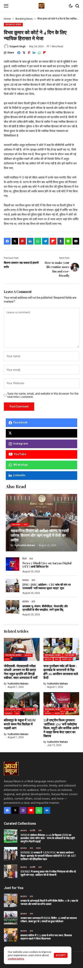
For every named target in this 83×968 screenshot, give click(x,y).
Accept (61, 955)
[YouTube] (31, 810)
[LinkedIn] (46, 810)
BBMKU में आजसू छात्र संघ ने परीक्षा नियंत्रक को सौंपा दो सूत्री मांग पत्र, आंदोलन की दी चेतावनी (48, 873)
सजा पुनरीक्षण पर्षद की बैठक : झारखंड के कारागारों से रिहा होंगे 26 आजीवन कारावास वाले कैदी (60, 672)
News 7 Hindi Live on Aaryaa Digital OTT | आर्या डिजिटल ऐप (46, 564)
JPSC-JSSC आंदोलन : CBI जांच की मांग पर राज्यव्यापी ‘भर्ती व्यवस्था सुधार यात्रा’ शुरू (46, 586)
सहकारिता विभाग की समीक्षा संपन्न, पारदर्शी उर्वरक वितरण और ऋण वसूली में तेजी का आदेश (40, 535)
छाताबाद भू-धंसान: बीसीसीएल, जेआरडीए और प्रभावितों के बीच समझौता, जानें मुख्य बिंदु (45, 607)
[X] (41, 433)
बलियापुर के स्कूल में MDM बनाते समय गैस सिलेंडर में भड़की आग (20, 724)
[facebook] (7, 810)
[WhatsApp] (39, 810)
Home (7, 18)
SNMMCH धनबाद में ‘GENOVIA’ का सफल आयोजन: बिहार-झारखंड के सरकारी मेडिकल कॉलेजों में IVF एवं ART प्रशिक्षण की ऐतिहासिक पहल (48, 856)
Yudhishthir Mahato (24, 545)
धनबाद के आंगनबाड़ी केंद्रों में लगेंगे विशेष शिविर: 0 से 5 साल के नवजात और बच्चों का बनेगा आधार (49, 902)
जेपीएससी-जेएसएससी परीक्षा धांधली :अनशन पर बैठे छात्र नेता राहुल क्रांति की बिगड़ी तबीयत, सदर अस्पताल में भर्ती (20, 672)
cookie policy (16, 958)
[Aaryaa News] (41, 5)
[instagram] (23, 810)
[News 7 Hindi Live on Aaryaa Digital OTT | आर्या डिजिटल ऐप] (12, 564)
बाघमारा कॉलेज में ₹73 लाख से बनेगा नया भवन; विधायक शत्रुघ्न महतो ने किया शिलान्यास (46, 936)
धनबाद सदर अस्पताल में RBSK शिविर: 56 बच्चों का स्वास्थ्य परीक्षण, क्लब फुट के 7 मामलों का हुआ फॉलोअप (48, 919)
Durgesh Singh (17, 46)
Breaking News (24, 18)
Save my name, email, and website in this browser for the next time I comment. (43, 395)
